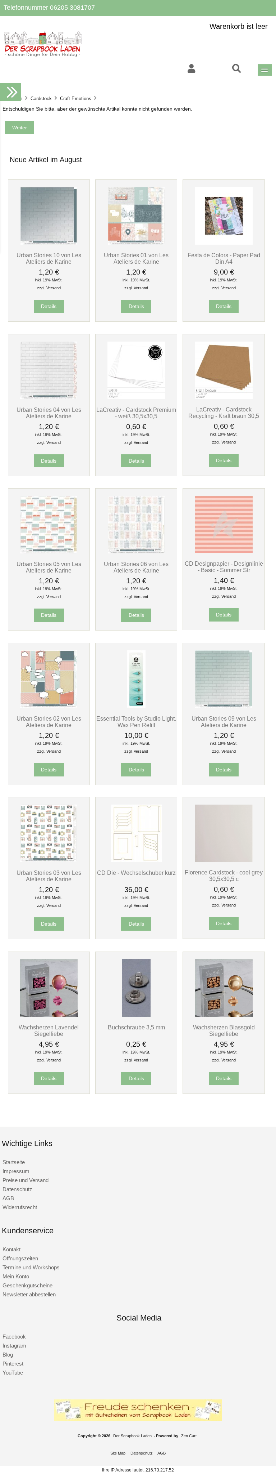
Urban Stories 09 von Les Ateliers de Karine (224, 721)
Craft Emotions (75, 98)
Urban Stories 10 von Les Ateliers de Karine (49, 258)
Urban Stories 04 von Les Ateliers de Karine (49, 412)
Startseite (14, 1162)
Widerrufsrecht (20, 1207)
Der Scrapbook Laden (132, 1436)
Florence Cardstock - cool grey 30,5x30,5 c (224, 875)
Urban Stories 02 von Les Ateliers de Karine (49, 721)
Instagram (14, 1345)
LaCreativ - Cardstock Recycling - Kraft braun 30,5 (223, 412)
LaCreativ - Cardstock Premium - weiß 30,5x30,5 (136, 412)
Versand (53, 288)
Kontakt (11, 1249)
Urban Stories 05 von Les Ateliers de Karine (49, 567)
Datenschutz (17, 1189)
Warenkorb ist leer (239, 26)
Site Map (117, 1453)
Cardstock (41, 98)
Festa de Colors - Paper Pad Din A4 (224, 258)
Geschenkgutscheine (27, 1285)
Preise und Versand (26, 1180)
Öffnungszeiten (20, 1258)
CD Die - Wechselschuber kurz (136, 872)
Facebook (14, 1336)
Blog (8, 1354)
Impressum (16, 1171)
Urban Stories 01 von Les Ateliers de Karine (136, 258)
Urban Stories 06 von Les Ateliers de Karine (136, 567)
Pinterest (13, 1364)
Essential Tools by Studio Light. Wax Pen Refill (136, 721)
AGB (8, 1198)
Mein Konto (16, 1276)
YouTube (13, 1373)
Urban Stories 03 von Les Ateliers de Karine (49, 875)
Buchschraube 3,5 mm (136, 1027)
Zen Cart (189, 1436)
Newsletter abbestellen (29, 1294)
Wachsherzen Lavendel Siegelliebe (49, 1030)
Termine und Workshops (31, 1267)
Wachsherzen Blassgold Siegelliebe (224, 1030)
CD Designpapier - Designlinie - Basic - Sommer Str (224, 566)
